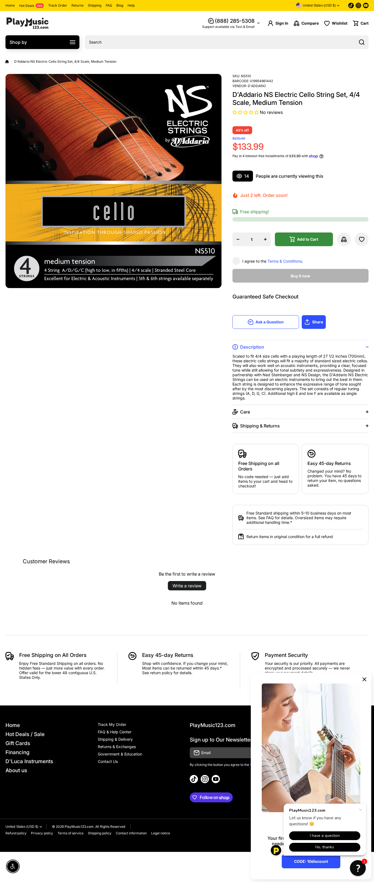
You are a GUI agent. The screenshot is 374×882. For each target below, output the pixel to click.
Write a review (187, 585)
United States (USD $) (21, 827)
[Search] (362, 42)
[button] (361, 23)
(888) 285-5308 (235, 21)
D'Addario (257, 86)
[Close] (364, 679)
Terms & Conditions (284, 261)
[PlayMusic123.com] (27, 23)
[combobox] (227, 42)
